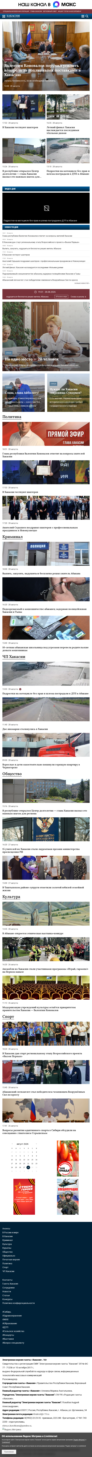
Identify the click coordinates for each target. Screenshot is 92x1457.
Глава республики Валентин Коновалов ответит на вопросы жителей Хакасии (37, 236)
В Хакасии (7, 1236)
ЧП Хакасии (13, 656)
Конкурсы (7, 1299)
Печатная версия (11, 1259)
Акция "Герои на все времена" (69, 11)
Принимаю (9, 1452)
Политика (11, 416)
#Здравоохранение (12, 1315)
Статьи (6, 1295)
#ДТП (5, 1327)
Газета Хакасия (10, 1283)
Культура (11, 896)
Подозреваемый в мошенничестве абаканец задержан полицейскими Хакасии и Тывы (41, 274)
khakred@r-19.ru (41, 1414)
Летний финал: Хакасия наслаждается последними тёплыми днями (32, 267)
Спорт (8, 1016)
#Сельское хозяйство (13, 1331)
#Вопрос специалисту (13, 1343)
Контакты (7, 1280)
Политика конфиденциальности (18, 1303)
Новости (6, 1291)
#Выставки (8, 1339)
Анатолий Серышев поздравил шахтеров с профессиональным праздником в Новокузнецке (43, 261)
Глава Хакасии (36, 11)
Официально (8, 1255)
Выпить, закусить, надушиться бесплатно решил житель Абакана (31, 248)
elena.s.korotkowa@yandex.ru (16, 1425)
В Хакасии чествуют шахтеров (16, 255)
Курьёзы (6, 1248)
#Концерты (8, 1335)
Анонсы (6, 1228)
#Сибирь (6, 1312)
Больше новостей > (82, 283)
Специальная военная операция (16, 11)
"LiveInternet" (6, 1442)
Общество (12, 773)
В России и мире (10, 1232)
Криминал (12, 536)
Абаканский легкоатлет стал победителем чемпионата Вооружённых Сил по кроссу (40, 280)
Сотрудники (8, 1287)
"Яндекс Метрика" (79, 1440)
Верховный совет (50, 11)
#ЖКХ (5, 1319)
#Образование (9, 1323)
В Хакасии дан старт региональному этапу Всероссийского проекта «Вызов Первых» (40, 242)
